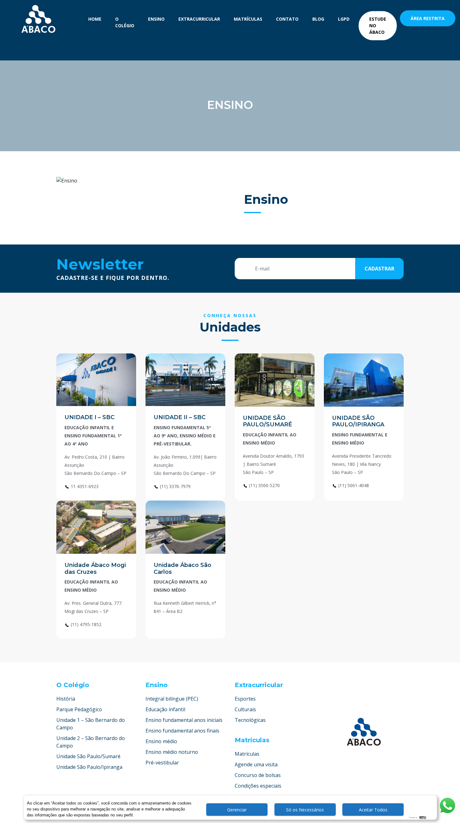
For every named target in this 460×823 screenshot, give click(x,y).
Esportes (245, 698)
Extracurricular (199, 19)
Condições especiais (258, 785)
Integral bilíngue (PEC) (172, 698)
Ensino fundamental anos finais (182, 730)
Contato (287, 19)
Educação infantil (165, 709)
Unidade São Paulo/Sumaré (88, 756)
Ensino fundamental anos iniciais (184, 720)
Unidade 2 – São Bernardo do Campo (90, 742)
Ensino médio (161, 741)
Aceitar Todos (373, 810)
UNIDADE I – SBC (89, 417)
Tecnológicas (250, 720)
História (65, 698)
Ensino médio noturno (172, 751)
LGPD (344, 19)
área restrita (428, 18)
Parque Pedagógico (79, 709)
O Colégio (124, 22)
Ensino (156, 19)
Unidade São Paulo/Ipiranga (89, 767)
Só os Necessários (305, 810)
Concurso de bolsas (258, 775)
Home (94, 19)
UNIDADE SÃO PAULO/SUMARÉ (267, 421)
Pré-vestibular (162, 762)
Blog (318, 19)
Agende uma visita (256, 764)
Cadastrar (379, 268)
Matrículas (248, 19)
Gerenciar (237, 810)
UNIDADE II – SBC (180, 417)
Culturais (245, 709)
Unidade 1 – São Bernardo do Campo (90, 724)
